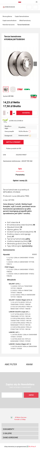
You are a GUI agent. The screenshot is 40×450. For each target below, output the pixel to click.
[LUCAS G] (34, 96)
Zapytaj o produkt (13, 142)
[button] (20, 425)
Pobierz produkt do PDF (13, 148)
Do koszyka (26, 113)
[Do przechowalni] (35, 113)
